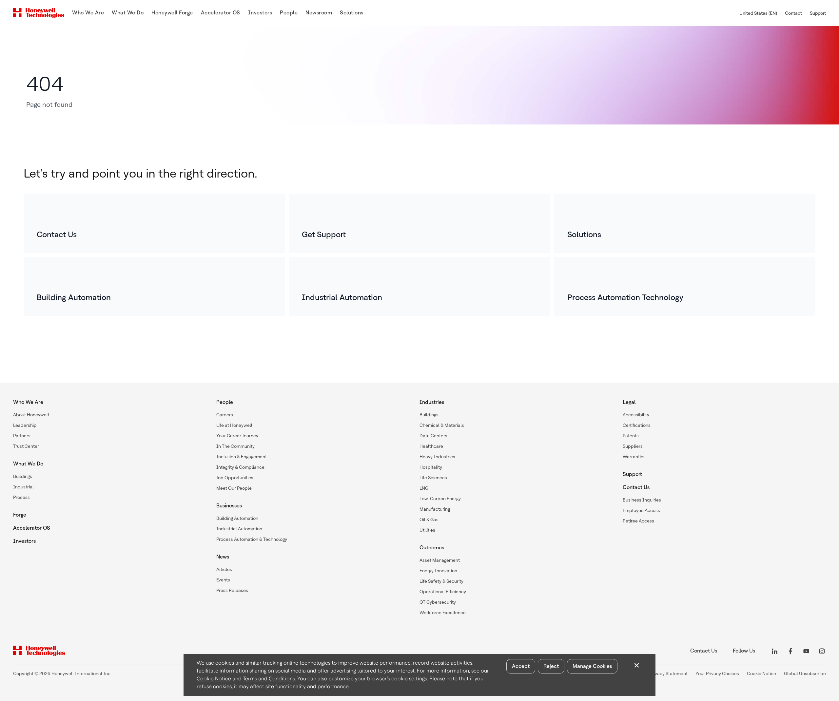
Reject (551, 666)
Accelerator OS (31, 528)
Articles (224, 569)
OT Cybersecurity (438, 602)
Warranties (634, 456)
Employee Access (641, 510)
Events (223, 579)
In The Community (235, 446)
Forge (19, 515)
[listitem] (154, 223)
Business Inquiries (642, 499)
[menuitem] (88, 13)
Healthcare (431, 446)
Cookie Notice (214, 678)
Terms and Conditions (269, 678)
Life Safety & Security (441, 581)
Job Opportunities (234, 477)
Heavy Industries (437, 456)
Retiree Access (638, 520)
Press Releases (232, 590)
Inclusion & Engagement (241, 456)
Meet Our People (234, 488)
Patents (631, 435)
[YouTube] (806, 651)
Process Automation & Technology (251, 539)
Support (818, 13)
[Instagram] (822, 651)
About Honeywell (31, 414)
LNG (424, 488)
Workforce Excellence (443, 612)
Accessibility (636, 414)
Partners (21, 435)
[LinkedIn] (775, 651)
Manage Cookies (592, 666)
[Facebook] (790, 651)
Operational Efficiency (443, 591)
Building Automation (237, 518)
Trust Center (26, 446)
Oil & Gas (429, 519)
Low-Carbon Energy (440, 498)
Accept (521, 666)
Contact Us (636, 487)
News (222, 557)
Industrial (23, 486)
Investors (24, 541)
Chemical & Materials (442, 425)
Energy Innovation (438, 570)
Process (21, 497)
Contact (793, 13)
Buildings (22, 476)
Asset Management (440, 560)
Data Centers (433, 435)
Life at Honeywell (234, 425)
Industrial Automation (239, 528)
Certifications (637, 425)
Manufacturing (435, 509)
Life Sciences (433, 477)
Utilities (427, 530)
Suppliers (633, 446)
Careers (224, 414)
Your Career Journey (237, 435)
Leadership (25, 425)
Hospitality (431, 467)
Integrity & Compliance (240, 467)
